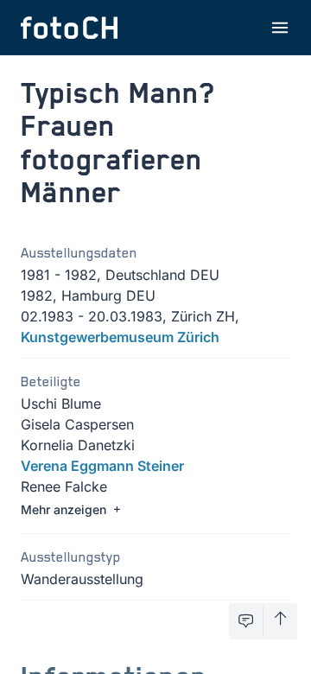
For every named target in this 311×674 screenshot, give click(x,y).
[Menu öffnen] (280, 27)
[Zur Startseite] (69, 27)
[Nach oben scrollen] (280, 621)
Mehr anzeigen (63, 509)
